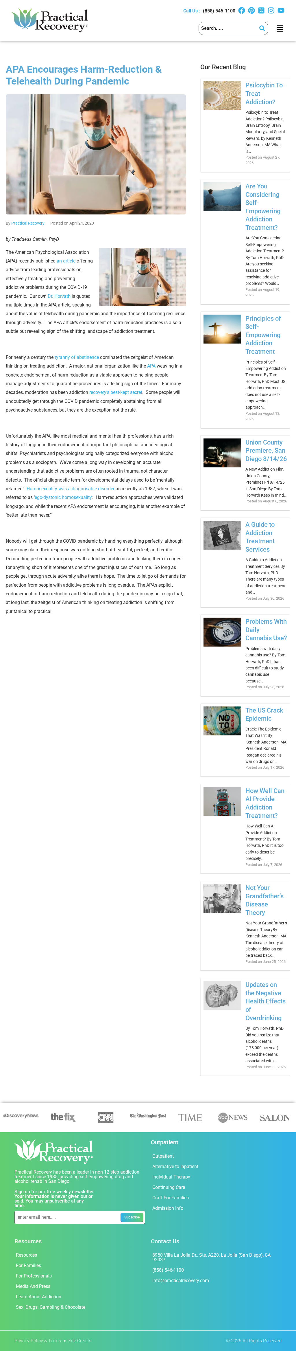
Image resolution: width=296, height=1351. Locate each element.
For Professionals (34, 1276)
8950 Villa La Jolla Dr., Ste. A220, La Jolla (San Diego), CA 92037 (211, 1257)
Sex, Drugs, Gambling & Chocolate (50, 1307)
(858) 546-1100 (219, 11)
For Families (28, 1265)
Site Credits (80, 1340)
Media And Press (33, 1286)
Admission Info (167, 1208)
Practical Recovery (28, 223)
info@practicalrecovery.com (180, 1280)
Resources (26, 1255)
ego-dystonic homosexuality (63, 497)
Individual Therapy (171, 1177)
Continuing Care (168, 1187)
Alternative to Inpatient (175, 1166)
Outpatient (163, 1156)
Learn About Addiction (38, 1296)
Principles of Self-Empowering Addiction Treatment (263, 335)
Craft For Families (170, 1198)
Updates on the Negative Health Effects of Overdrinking (265, 1001)
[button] (280, 28)
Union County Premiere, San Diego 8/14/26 (266, 450)
